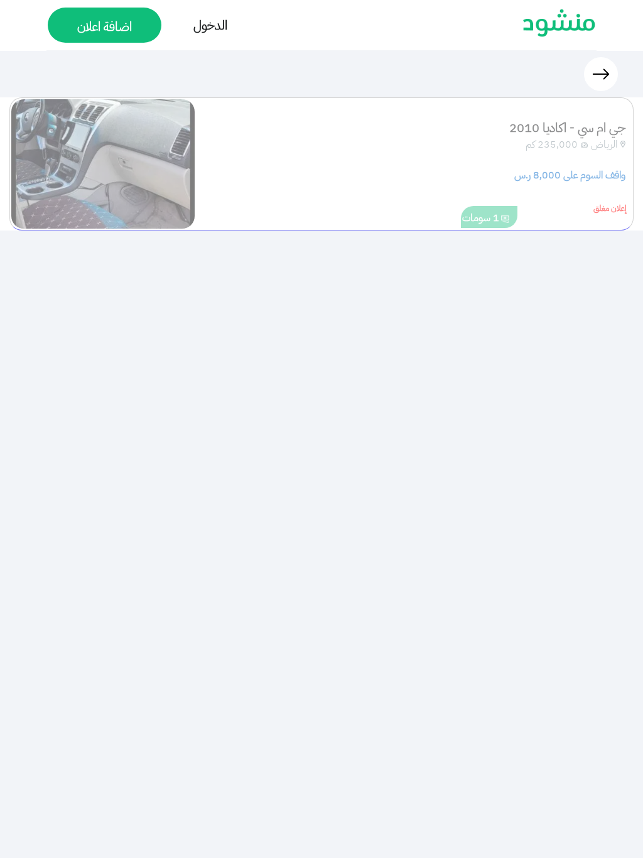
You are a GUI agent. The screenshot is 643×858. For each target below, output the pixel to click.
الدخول (210, 25)
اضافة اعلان (104, 26)
